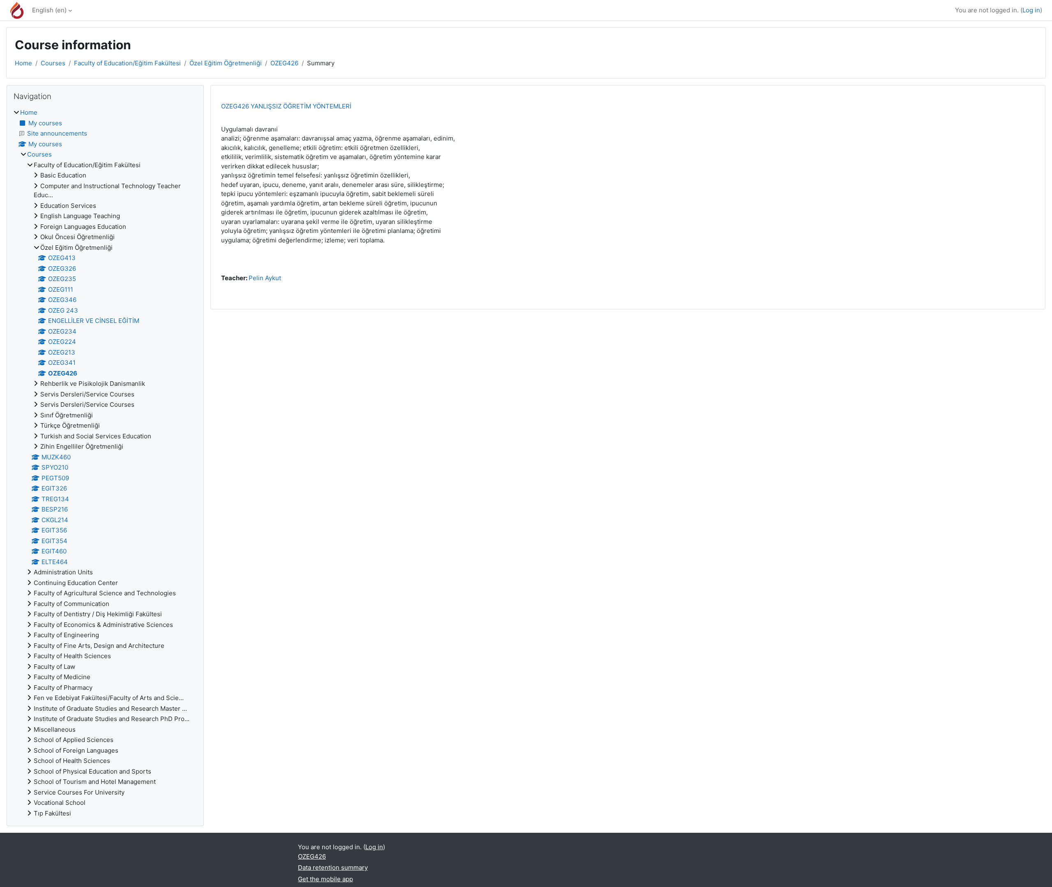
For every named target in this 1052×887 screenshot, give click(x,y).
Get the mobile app (325, 879)
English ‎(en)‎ (49, 10)
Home (23, 63)
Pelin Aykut (265, 278)
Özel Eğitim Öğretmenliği (225, 63)
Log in (1031, 10)
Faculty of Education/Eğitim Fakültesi (127, 63)
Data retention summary (333, 867)
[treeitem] (105, 463)
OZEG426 (284, 63)
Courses (53, 63)
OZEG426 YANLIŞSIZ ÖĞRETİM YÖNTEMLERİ (286, 106)
